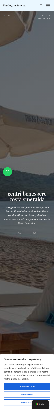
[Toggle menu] (48, 5)
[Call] (19, 233)
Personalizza (27, 394)
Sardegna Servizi (14, 5)
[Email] (27, 233)
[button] (7, 171)
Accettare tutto (27, 386)
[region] (27, 381)
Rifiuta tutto (27, 402)
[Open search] (41, 5)
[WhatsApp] (34, 233)
